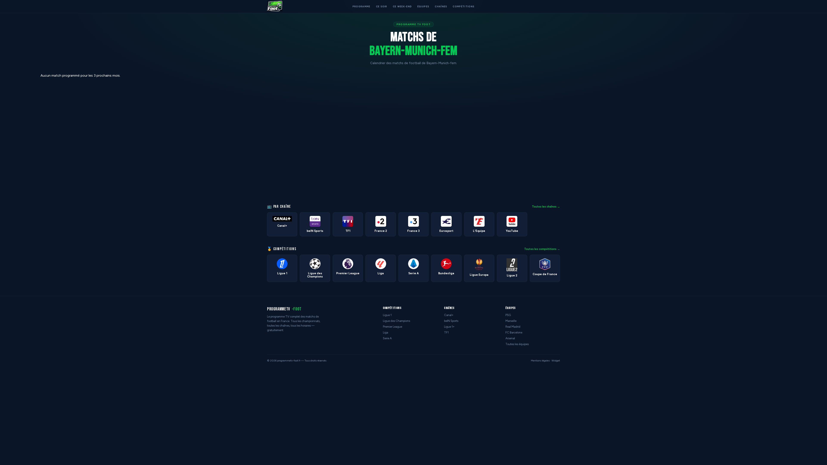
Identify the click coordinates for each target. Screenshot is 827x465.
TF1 (446, 332)
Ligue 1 (387, 315)
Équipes (423, 6)
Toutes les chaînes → (546, 206)
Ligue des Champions (396, 320)
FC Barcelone (513, 332)
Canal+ (449, 315)
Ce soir (381, 6)
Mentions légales (540, 360)
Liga (385, 332)
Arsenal (510, 338)
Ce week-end (402, 6)
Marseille (510, 320)
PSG (508, 315)
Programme (361, 6)
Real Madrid (512, 326)
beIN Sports (451, 320)
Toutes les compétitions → (542, 249)
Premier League (392, 326)
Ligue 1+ (449, 326)
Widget (556, 360)
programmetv (284, 309)
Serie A (387, 338)
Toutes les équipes (517, 344)
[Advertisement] (18, 138)
